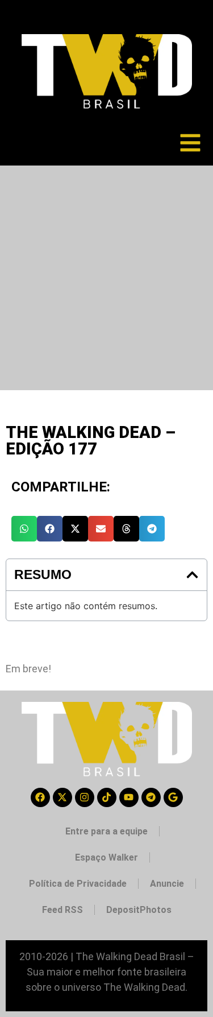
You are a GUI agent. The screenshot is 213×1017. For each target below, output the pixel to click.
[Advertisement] (106, 278)
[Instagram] (84, 797)
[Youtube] (129, 797)
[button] (24, 528)
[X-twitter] (62, 797)
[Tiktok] (106, 797)
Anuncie (167, 883)
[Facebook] (40, 797)
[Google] (173, 797)
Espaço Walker (106, 857)
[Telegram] (151, 797)
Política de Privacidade (78, 883)
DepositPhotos (139, 909)
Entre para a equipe (106, 831)
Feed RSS (62, 909)
